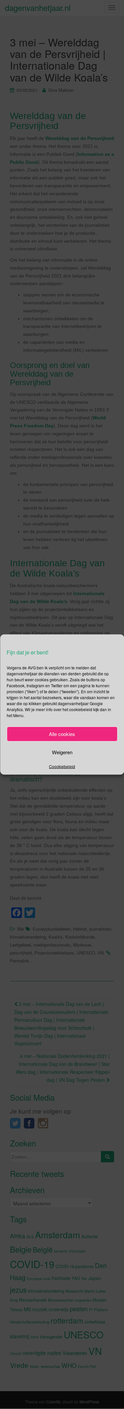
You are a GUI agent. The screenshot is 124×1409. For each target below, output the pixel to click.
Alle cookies (62, 733)
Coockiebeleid (62, 766)
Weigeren (62, 752)
